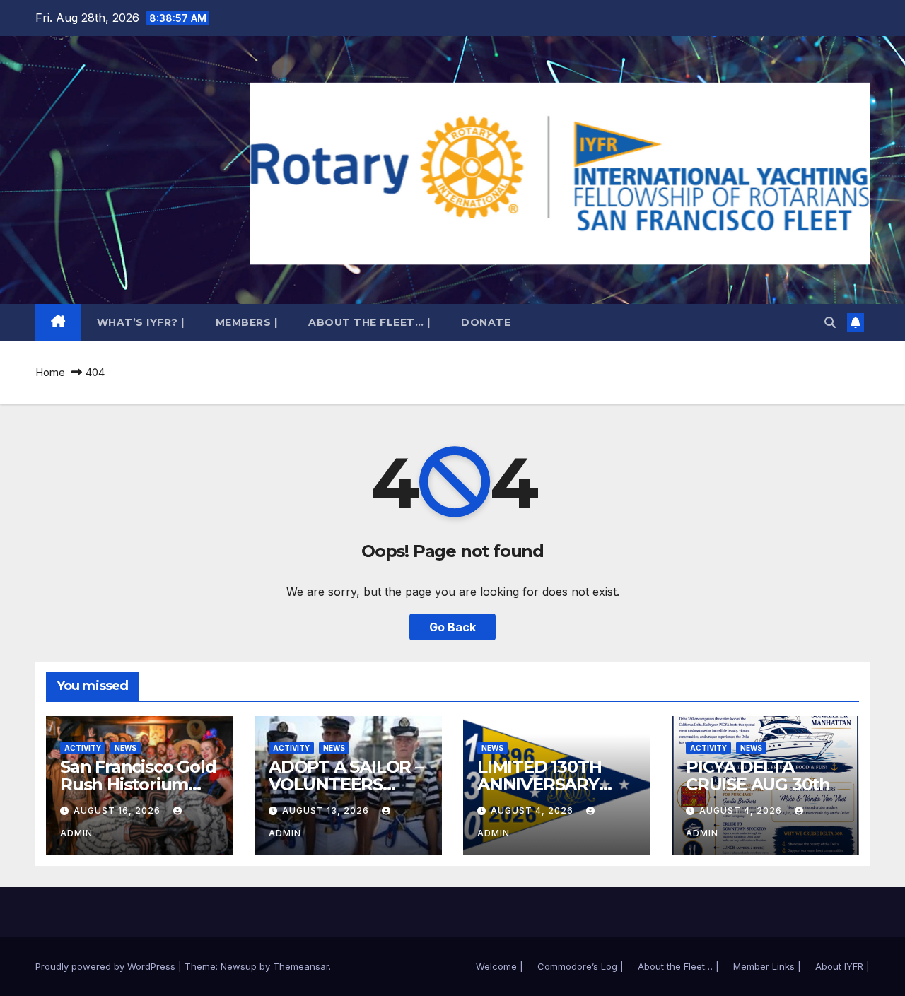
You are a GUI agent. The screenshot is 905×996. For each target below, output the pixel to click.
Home (50, 372)
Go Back (452, 627)
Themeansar (301, 966)
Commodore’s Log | (580, 966)
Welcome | (499, 966)
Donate (485, 322)
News (125, 748)
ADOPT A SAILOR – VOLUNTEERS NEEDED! (346, 784)
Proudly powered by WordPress (106, 966)
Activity (82, 748)
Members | (247, 322)
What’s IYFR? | (141, 322)
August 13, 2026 (327, 810)
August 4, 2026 (533, 810)
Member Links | (767, 966)
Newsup (239, 966)
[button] (830, 322)
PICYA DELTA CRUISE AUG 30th (758, 775)
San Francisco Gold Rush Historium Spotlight (138, 784)
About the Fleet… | (369, 322)
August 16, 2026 (118, 810)
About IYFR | (842, 966)
